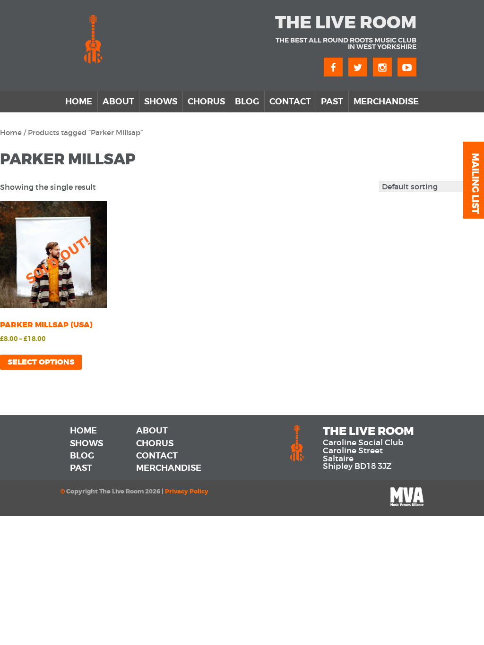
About (118, 101)
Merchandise (386, 101)
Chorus (206, 101)
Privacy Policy (186, 491)
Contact (290, 101)
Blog (247, 101)
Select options (41, 362)
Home (78, 101)
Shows (160, 101)
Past (332, 101)
